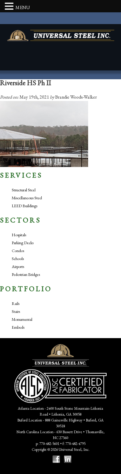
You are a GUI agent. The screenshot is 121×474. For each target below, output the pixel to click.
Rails (15, 303)
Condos (18, 250)
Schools (18, 258)
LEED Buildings (24, 205)
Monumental (22, 319)
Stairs (16, 311)
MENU (22, 7)
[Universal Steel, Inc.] (60, 35)
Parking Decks (22, 242)
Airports (18, 266)
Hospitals (19, 234)
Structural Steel (24, 190)
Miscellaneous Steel (27, 197)
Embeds (18, 327)
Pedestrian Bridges (26, 274)
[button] (10, 6)
